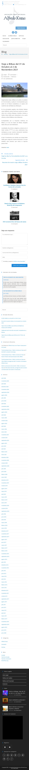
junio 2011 (3, 607)
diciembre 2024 (4, 386)
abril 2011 (3, 613)
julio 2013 (3, 562)
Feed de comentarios (6, 659)
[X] (5, 747)
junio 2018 (3, 517)
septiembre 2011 (5, 599)
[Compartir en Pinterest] (11, 755)
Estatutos (5, 684)
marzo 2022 (4, 429)
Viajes (24, 38)
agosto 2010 (4, 627)
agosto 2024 (4, 395)
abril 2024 (3, 403)
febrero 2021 (4, 451)
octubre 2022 (4, 420)
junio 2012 (3, 573)
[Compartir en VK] (22, 755)
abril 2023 (3, 415)
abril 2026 (3, 378)
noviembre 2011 (5, 593)
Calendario (6, 41)
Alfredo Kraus (12, 35)
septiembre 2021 (5, 440)
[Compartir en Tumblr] (7, 759)
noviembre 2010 (5, 621)
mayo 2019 (3, 491)
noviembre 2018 (5, 505)
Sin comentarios (8, 78)
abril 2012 (3, 579)
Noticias (21, 35)
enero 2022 (4, 432)
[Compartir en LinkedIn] (15, 755)
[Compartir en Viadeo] (11, 759)
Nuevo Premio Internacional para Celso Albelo (12, 356)
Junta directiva (15, 38)
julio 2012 (3, 570)
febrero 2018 (4, 525)
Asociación (6, 38)
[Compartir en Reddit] (4, 759)
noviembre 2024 (5, 389)
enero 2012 (4, 587)
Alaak (4, 74)
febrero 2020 (4, 474)
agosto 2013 (4, 559)
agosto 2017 (4, 539)
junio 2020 (3, 471)
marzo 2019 (4, 497)
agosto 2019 (4, 488)
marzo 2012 (4, 582)
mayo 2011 (3, 610)
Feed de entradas (5, 657)
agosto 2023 (4, 412)
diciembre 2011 (4, 590)
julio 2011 (3, 604)
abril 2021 (3, 449)
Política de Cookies (7, 678)
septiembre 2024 (5, 392)
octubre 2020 (4, 463)
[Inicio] (1, 54)
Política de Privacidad (8, 681)
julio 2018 (3, 514)
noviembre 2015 (5, 553)
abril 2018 (3, 519)
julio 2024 (3, 398)
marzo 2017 (4, 545)
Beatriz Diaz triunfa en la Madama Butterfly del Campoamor (15, 204)
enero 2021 (4, 454)
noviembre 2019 (5, 483)
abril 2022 (3, 426)
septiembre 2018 (5, 511)
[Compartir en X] (4, 755)
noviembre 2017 (5, 534)
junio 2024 (3, 400)
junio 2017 (3, 542)
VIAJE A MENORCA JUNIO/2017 (17, 700)
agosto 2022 (4, 423)
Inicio (4, 35)
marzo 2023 (4, 417)
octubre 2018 (4, 508)
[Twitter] (16, 32)
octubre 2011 (4, 596)
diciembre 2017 (4, 531)
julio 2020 (3, 468)
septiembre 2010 (5, 624)
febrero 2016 (4, 550)
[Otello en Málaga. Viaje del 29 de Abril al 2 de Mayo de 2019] (5, 693)
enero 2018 (4, 528)
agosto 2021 (4, 443)
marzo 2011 (4, 616)
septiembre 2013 (5, 556)
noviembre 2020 (5, 460)
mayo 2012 (3, 576)
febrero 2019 (4, 500)
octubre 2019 (4, 485)
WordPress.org (4, 660)
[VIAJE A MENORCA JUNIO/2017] (5, 700)
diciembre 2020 (4, 457)
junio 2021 (3, 446)
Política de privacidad (19, 261)
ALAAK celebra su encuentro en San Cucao (11, 318)
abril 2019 (3, 494)
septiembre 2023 (5, 409)
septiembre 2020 (5, 466)
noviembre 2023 (5, 406)
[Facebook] (13, 32)
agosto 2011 (4, 601)
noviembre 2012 (5, 568)
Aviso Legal (5, 675)
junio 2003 (3, 633)
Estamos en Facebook (10, 714)
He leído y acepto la (14, 261)
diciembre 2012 (4, 565)
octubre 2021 (4, 437)
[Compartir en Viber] (19, 755)
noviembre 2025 (5, 381)
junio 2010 (3, 630)
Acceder (3, 655)
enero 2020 (4, 477)
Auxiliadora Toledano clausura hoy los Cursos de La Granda (14, 186)
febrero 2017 (4, 548)
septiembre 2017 (5, 536)
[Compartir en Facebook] (7, 755)
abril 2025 (3, 383)
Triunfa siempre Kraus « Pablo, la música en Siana (12, 350)
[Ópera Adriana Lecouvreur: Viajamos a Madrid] (5, 708)
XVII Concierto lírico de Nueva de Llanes (14, 222)
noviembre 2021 (5, 434)
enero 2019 (4, 502)
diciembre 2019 (4, 480)
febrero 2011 (4, 618)
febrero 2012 (4, 584)
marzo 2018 (4, 522)
